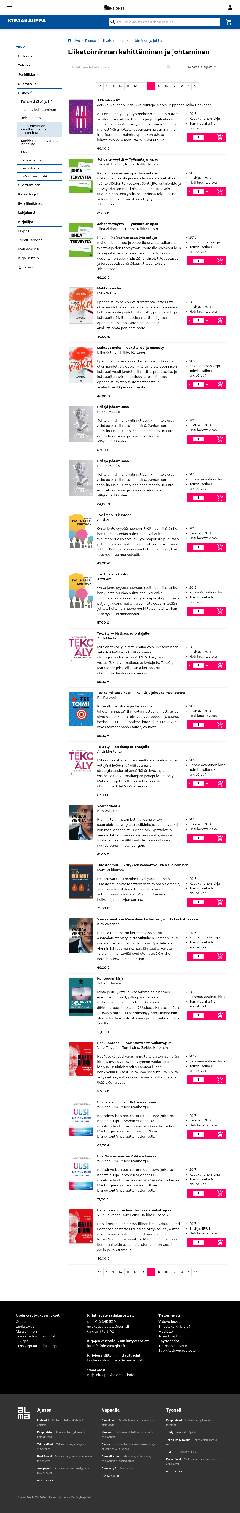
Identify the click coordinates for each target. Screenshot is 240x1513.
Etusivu (74, 40)
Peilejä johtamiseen (113, 407)
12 (135, 86)
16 (166, 86)
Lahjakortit (25, 1326)
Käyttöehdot (168, 1341)
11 (128, 86)
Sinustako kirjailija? (174, 1326)
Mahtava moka (109, 288)
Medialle (165, 1331)
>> (195, 86)
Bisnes (90, 40)
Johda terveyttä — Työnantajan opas (127, 159)
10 (120, 86)
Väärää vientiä (108, 806)
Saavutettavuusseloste (177, 1350)
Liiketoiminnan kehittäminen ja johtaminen (136, 40)
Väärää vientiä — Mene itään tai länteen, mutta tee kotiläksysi (147, 919)
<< (99, 86)
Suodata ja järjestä (200, 67)
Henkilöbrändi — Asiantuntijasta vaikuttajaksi (134, 1043)
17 (173, 86)
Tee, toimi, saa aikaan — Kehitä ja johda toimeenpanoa (141, 693)
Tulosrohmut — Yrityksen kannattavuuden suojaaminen (142, 865)
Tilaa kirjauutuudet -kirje (36, 1346)
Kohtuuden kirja (110, 978)
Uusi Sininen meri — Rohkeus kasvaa (126, 1156)
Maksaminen (26, 1331)
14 (150, 86)
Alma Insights (169, 1336)
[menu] (10, 8)
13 (142, 86)
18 (181, 86)
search (113, 22)
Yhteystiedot (169, 1321)
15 (158, 86)
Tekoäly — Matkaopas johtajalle (123, 633)
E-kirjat (22, 1341)
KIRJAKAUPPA (27, 21)
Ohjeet (21, 1321)
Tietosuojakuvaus (172, 1346)
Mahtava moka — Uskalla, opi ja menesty (130, 348)
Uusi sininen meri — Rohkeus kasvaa (126, 1102)
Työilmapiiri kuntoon (114, 515)
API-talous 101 (109, 100)
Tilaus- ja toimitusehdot (35, 1336)
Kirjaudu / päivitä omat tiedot (111, 1375)
